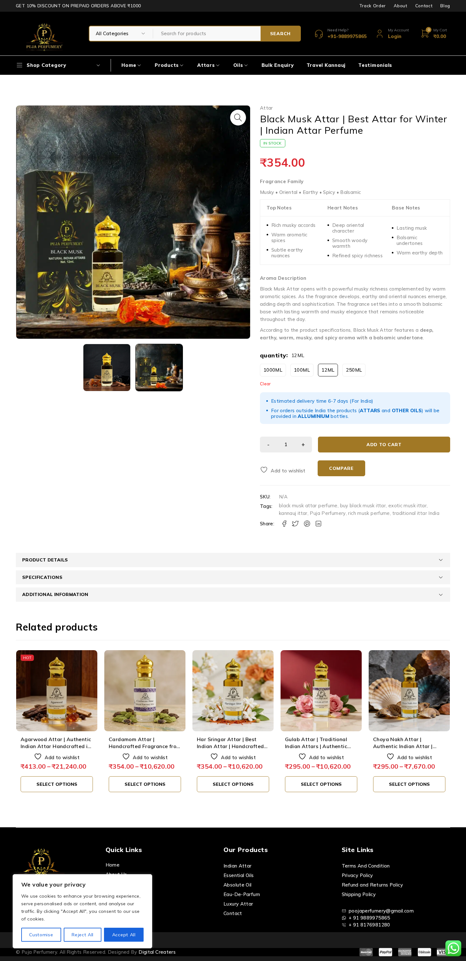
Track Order (372, 5)
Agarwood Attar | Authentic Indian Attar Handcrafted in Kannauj (56, 746)
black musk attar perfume (308, 506)
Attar (266, 108)
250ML (354, 370)
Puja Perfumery (328, 513)
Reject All (83, 935)
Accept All (124, 935)
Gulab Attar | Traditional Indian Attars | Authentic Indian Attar (316, 746)
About (400, 5)
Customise (41, 935)
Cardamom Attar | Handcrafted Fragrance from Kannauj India (145, 746)
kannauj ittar (293, 513)
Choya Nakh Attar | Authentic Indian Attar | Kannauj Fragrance (403, 746)
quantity (273, 355)
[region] (82, 911)
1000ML (272, 370)
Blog (445, 5)
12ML (328, 370)
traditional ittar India (416, 513)
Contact (424, 5)
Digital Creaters (157, 952)
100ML (302, 370)
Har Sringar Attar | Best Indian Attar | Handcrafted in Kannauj (230, 746)
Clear (265, 383)
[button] (238, 117)
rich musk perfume (369, 513)
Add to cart (384, 444)
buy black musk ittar (363, 506)
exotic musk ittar (407, 506)
